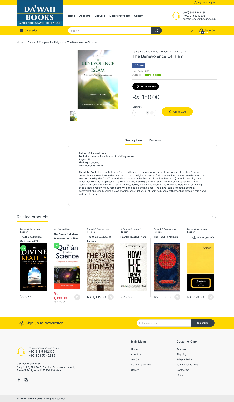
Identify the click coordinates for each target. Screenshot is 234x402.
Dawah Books (34, 398)
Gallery (135, 369)
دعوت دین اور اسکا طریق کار (202, 237)
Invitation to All (177, 51)
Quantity (137, 106)
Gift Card (136, 359)
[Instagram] (26, 380)
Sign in (202, 2)
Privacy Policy (184, 359)
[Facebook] (19, 380)
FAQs (180, 375)
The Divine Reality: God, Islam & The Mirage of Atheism (31, 239)
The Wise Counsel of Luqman (99, 238)
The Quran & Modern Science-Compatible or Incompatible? (66, 237)
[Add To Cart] (77, 297)
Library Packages (141, 364)
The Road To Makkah (166, 236)
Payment (182, 349)
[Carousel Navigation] (213, 217)
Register (212, 2)
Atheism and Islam (62, 229)
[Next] (212, 217)
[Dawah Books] (40, 15)
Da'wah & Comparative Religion (150, 51)
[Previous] (215, 217)
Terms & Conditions (187, 364)
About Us (136, 354)
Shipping (182, 354)
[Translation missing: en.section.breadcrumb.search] (156, 30)
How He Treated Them (133, 236)
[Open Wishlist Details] (191, 30)
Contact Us (183, 369)
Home (134, 349)
